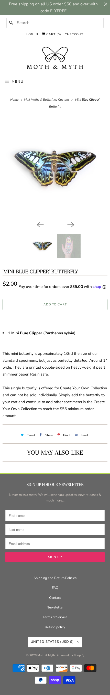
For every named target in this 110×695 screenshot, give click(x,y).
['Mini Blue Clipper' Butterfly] (55, 167)
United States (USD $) (53, 641)
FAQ (55, 587)
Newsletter (55, 607)
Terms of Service (55, 617)
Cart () (53, 34)
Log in (32, 34)
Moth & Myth (46, 655)
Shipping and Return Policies (55, 578)
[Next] (70, 224)
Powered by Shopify (70, 655)
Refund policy (55, 627)
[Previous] (39, 224)
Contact (55, 597)
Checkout (74, 34)
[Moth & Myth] (55, 58)
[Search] (11, 23)
